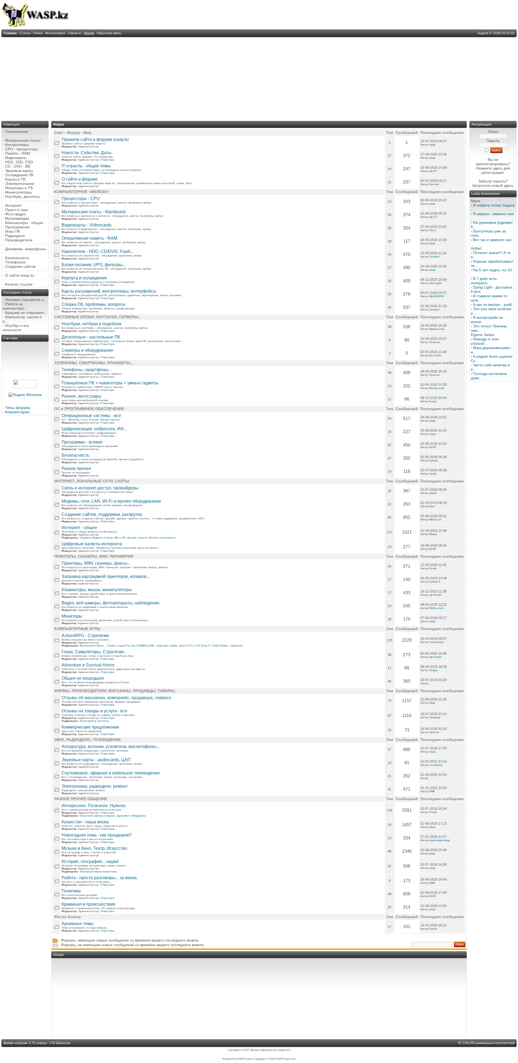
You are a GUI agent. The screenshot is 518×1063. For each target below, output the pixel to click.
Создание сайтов (20, 266)
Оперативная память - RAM (89, 238)
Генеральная (16, 131)
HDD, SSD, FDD (19, 162)
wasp (432, 144)
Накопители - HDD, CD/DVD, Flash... (98, 251)
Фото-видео (15, 214)
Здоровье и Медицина (131, 815)
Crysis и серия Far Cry (121, 645)
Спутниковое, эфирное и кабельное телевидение (111, 773)
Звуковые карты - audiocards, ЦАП (96, 759)
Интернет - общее (79, 527)
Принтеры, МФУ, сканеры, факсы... (96, 563)
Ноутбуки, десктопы (22, 196)
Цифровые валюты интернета (92, 543)
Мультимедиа (17, 218)
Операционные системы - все (91, 415)
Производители (18, 240)
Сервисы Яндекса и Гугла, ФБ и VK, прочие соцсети (114, 537)
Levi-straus (435, 764)
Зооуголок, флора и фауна (97, 815)
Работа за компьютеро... (15, 306)
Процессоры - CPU (81, 198)
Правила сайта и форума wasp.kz (95, 139)
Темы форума (17, 407)
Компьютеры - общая (24, 223)
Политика (71, 891)
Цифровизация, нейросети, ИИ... (94, 428)
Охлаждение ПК (19, 175)
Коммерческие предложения (90, 727)
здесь (508, 185)
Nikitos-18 (435, 519)
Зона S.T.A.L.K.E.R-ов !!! (194, 645)
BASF (432, 447)
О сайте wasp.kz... (21, 275)
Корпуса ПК (15, 179)
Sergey (433, 670)
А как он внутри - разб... (494, 304)
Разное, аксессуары (81, 396)
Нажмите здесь (489, 168)
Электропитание (19, 183)
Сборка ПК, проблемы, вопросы (93, 304)
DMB (432, 791)
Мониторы (72, 616)
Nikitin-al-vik (436, 608)
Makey (433, 534)
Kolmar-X (434, 581)
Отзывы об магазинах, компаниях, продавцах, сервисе (116, 697)
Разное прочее (76, 468)
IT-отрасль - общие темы (86, 166)
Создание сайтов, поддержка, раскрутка (102, 514)
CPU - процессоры (21, 149)
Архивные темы (78, 923)
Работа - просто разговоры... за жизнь (99, 877)
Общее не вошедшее (83, 678)
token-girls (435, 283)
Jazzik (433, 473)
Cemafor (434, 256)
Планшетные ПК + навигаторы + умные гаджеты (110, 383)
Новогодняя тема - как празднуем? (96, 835)
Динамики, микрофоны (25, 249)
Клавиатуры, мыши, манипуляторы (97, 589)
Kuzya (433, 401)
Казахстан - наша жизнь (85, 822)
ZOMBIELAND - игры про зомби (157, 645)
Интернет (13, 205)
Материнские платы (22, 140)
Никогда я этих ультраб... (485, 341)
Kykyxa (433, 460)
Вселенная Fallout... (93, 645)
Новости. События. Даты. (87, 152)
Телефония (15, 262)
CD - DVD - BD (17, 166)
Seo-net (434, 184)
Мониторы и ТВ (19, 188)
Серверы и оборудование (87, 350)
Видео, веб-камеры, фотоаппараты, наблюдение (110, 603)
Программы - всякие (82, 442)
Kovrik (433, 568)
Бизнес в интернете (162, 537)
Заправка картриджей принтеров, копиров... (106, 576)
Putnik (433, 812)
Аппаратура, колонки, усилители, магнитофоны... (110, 746)
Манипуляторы (18, 192)
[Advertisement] (259, 78)
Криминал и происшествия (88, 904)
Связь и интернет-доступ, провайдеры (100, 488)
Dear (432, 506)
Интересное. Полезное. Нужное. (94, 805)
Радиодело (15, 235)
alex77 (433, 171)
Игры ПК (12, 231)
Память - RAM (17, 153)
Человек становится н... (26, 299)
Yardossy (434, 717)
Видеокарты (15, 157)
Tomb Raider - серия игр (227, 645)
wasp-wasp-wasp (439, 840)
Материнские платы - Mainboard (93, 211)
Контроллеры (17, 145)
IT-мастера (107, 159)
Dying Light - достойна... (494, 287)
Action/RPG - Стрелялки (85, 635)
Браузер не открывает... (26, 312)
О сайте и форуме (80, 179)
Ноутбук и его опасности (16, 327)
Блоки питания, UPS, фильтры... (94, 264)
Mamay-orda (436, 328)
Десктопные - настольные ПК (91, 337)
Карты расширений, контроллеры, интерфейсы (109, 291)
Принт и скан (16, 210)
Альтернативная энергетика (98, 871)
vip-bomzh (435, 594)
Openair (434, 732)
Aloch (432, 230)
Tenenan (434, 342)
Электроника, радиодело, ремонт (95, 786)
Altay (432, 702)
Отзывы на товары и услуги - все (94, 711)
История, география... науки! (90, 861)
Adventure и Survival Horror (88, 665)
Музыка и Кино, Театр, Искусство (94, 848)
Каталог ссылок (18, 284)
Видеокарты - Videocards (86, 225)
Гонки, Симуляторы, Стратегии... (94, 651)
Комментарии (17, 412)
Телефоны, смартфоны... (86, 369)
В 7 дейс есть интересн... (484, 280)
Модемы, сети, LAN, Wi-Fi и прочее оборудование (111, 501)
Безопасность (17, 258)
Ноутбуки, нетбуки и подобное (92, 323)
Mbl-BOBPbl (436, 296)
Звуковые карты (19, 170)
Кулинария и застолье (94, 720)
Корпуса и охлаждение (84, 278)
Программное (17, 227)
